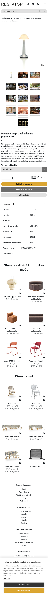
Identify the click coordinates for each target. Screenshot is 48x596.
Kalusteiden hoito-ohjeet (24, 542)
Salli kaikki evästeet (24, 590)
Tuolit (24, 489)
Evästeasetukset (24, 585)
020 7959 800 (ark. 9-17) (24, 556)
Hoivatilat (24, 517)
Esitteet (24, 545)
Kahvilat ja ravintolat (24, 511)
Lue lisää (6, 578)
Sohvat (24, 498)
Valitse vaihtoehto (9, 165)
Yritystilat (24, 520)
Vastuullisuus (23, 536)
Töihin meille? (24, 533)
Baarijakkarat (24, 492)
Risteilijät (24, 523)
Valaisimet (24, 501)
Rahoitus (24, 539)
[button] (24, 204)
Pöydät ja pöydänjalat (24, 495)
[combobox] (24, 169)
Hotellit (24, 514)
